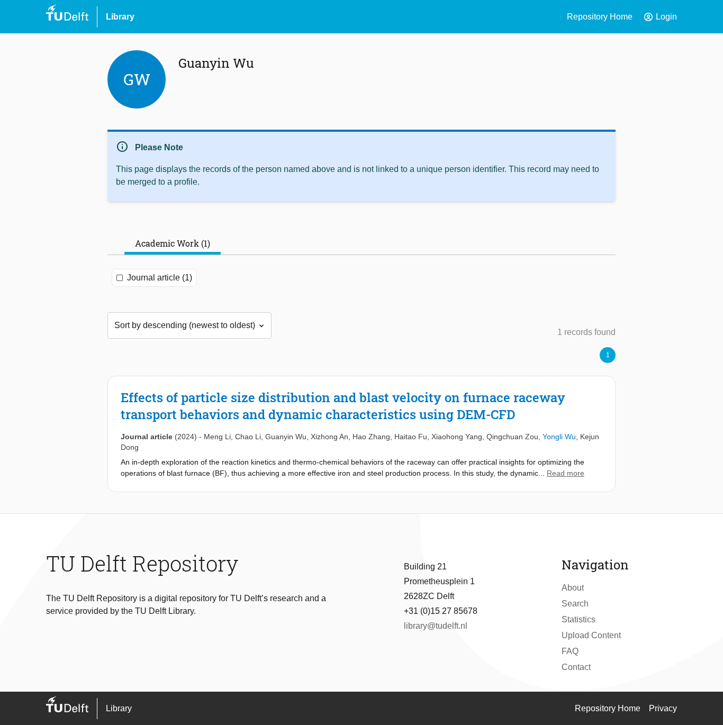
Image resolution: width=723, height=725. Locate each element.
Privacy (663, 708)
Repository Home (599, 16)
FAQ (570, 651)
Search (575, 603)
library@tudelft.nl (435, 625)
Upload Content (591, 635)
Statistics (578, 619)
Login (660, 17)
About (573, 587)
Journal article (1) (159, 277)
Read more (565, 473)
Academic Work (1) (172, 243)
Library (120, 16)
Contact (576, 667)
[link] (361, 434)
